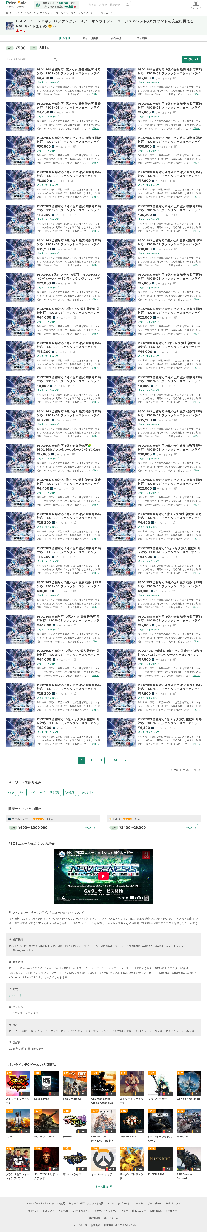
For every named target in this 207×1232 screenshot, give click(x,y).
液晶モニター (139, 1210)
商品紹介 (116, 38)
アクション (46, 13)
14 (115, 760)
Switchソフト (173, 1203)
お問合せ (95, 1225)
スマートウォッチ (81, 1210)
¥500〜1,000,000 (33, 828)
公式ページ (15, 995)
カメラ (124, 1210)
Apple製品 (156, 1210)
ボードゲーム (111, 1218)
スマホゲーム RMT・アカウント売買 (45, 1203)
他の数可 (69, 792)
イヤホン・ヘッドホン (105, 1210)
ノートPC (139, 1203)
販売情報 (64, 38)
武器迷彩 (54, 792)
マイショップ (38, 792)
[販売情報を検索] (55, 60)
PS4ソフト (33, 1210)
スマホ (110, 1203)
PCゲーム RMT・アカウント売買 (86, 1203)
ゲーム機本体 (155, 1203)
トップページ (80, 1225)
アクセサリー (87, 792)
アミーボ (63, 1210)
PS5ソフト (49, 1210)
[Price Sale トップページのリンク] (7, 13)
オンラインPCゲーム (24, 13)
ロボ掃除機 (94, 1218)
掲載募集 (109, 1225)
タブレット (124, 1203)
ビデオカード (172, 1210)
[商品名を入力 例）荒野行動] (127, 4)
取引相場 (142, 38)
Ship (22, 792)
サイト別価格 (91, 38)
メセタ (10, 792)
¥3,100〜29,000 (132, 828)
